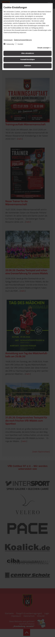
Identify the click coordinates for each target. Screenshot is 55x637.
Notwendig (10, 44)
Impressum (8, 40)
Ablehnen (27, 66)
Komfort (20, 44)
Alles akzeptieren (27, 53)
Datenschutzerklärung (23, 40)
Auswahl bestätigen (27, 59)
